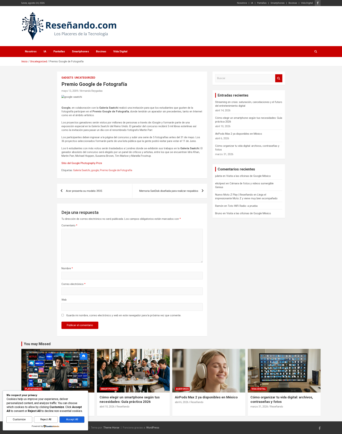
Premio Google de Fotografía (116, 170)
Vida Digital (307, 3)
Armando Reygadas (91, 90)
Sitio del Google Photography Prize (81, 163)
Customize (19, 419)
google (95, 170)
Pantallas (261, 3)
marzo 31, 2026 (259, 406)
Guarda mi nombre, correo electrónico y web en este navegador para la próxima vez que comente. (123, 315)
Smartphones (277, 3)
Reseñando (123, 406)
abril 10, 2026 (107, 406)
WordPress (152, 427)
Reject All (45, 419)
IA (252, 3)
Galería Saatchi (81, 170)
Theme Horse (111, 427)
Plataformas (33, 389)
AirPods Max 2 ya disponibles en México (238, 133)
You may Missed (37, 344)
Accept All (72, 419)
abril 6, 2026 (181, 402)
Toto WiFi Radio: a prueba (243, 205)
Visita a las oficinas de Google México (248, 176)
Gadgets (67, 77)
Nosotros (242, 3)
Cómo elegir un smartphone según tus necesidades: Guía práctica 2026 (130, 399)
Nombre (67, 268)
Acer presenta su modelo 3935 (84, 191)
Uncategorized (84, 77)
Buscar (278, 78)
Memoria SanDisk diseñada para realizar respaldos (168, 191)
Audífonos (182, 389)
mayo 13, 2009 (69, 90)
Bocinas (293, 3)
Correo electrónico (73, 284)
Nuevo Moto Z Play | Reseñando (234, 194)
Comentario (69, 225)
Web (64, 299)
